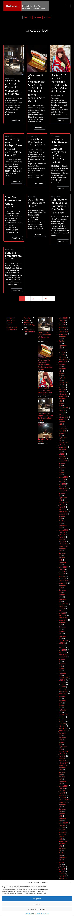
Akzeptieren (37, 899)
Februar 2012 (63, 691)
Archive (26, 320)
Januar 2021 (63, 447)
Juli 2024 (62, 385)
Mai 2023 (62, 415)
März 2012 (62, 689)
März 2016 (62, 542)
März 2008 (62, 834)
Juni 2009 (62, 791)
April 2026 (62, 327)
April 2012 (62, 687)
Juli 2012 (62, 680)
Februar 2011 (63, 728)
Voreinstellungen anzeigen (37, 909)
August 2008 (63, 823)
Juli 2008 (62, 825)
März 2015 (62, 578)
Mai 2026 (62, 325)
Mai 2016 (62, 537)
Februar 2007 (63, 878)
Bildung (26, 322)
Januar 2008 (63, 841)
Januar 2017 (63, 514)
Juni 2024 (62, 387)
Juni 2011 (62, 719)
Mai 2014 (62, 611)
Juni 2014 (62, 608)
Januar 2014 (63, 620)
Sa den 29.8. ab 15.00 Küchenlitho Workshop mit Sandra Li (13, 87)
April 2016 (62, 539)
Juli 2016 (62, 532)
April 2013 (62, 650)
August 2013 (63, 641)
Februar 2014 (63, 618)
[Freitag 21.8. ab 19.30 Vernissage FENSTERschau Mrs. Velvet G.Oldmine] (45, 379)
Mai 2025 (62, 352)
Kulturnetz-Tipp (29, 325)
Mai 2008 (62, 830)
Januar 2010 (63, 765)
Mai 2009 (62, 793)
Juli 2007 (62, 867)
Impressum (46, 913)
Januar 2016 (63, 546)
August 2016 (63, 530)
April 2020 (62, 456)
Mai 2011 (62, 721)
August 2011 (63, 714)
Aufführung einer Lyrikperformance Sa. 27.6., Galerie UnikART (13, 147)
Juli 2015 (62, 569)
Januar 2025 (63, 362)
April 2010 (62, 758)
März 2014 (62, 615)
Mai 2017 (62, 507)
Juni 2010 (62, 754)
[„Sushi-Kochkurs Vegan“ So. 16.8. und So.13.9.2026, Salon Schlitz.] (45, 405)
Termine (27, 329)
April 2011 (62, 724)
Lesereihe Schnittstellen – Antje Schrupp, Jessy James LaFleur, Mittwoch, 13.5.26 (59, 150)
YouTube (47, 17)
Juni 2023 (62, 412)
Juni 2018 (62, 479)
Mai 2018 (62, 482)
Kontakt (9, 322)
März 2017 (62, 509)
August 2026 (63, 318)
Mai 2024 (62, 389)
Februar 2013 (63, 655)
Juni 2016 (62, 535)
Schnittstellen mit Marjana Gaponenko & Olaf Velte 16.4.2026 (60, 206)
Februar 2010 (63, 763)
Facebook (27, 17)
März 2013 (62, 652)
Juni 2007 (62, 869)
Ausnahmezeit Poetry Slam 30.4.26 (36, 203)
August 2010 (63, 751)
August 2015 (63, 567)
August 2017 (63, 502)
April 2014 (62, 613)
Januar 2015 (63, 583)
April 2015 (62, 576)
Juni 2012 (62, 682)
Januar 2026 (63, 334)
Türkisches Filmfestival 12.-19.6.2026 (36, 142)
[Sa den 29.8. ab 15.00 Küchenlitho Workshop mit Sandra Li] (45, 324)
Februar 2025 (63, 359)
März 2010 (62, 761)
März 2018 (62, 486)
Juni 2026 (62, 322)
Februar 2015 (63, 581)
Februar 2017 (63, 512)
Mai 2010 (62, 756)
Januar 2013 (63, 657)
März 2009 (62, 797)
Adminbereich (12, 329)
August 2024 (63, 382)
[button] (71, 882)
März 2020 (62, 459)
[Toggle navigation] (68, 6)
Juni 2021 (62, 445)
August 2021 (63, 442)
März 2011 (62, 726)
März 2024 (62, 392)
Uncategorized (29, 332)
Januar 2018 (63, 491)
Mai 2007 (62, 871)
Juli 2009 (62, 788)
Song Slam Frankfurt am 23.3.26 (13, 256)
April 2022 (62, 429)
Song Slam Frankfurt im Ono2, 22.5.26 (13, 202)
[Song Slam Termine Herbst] (45, 430)
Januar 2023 (63, 419)
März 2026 (62, 329)
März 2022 (62, 431)
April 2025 (62, 355)
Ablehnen (37, 904)
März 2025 (62, 357)
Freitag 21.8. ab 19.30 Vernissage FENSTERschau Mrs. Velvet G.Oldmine (59, 83)
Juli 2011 (62, 717)
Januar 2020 (63, 461)
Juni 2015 (62, 572)
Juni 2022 (62, 426)
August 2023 (63, 408)
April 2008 (62, 832)
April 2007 (62, 874)
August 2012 (63, 678)
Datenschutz (38, 913)
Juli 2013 (62, 643)
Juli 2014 (62, 606)
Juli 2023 (62, 410)
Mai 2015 (62, 574)
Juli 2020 (62, 454)
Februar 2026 (63, 332)
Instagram (37, 17)
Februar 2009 (63, 800)
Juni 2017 (62, 505)
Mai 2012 (62, 684)
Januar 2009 (63, 802)
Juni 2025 (62, 350)
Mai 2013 (62, 648)
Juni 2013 (62, 645)
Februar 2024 (63, 394)
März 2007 (62, 876)
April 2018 (62, 484)
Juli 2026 (62, 320)
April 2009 (62, 795)
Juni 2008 (62, 827)
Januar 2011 (63, 731)
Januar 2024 (63, 396)
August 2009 (63, 786)
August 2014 (63, 604)
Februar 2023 (63, 417)
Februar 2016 (63, 544)
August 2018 (63, 477)
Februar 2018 (63, 488)
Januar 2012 (63, 694)
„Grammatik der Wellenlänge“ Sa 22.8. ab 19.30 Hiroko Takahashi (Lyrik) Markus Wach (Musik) (36, 88)
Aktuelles (27, 318)
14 (46, 298)
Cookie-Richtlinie (29, 913)
